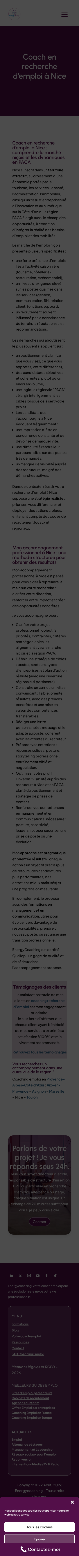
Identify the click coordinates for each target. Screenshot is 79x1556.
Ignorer (39, 1539)
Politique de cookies (37, 1549)
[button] (72, 1502)
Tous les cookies (40, 1527)
